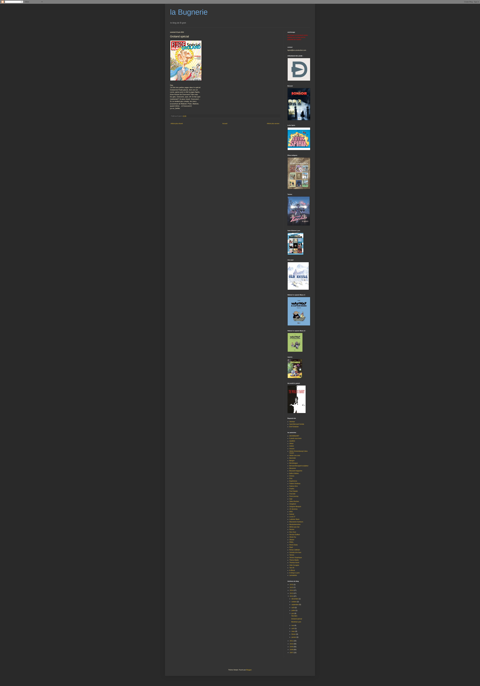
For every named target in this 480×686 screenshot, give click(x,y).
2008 (292, 649)
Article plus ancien (273, 123)
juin (293, 613)
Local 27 (292, 517)
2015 (292, 587)
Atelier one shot (294, 455)
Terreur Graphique (295, 557)
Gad (290, 499)
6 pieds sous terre (295, 438)
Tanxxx (291, 555)
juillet (294, 610)
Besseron (292, 468)
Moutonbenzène (294, 524)
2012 (292, 596)
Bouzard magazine (295, 471)
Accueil (224, 123)
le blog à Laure (294, 573)
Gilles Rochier (294, 501)
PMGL (291, 542)
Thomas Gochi (294, 562)
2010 (292, 644)
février (294, 634)
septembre (295, 604)
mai (293, 625)
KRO (291, 512)
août (293, 607)
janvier (294, 637)
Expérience (293, 481)
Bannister (292, 458)
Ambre (291, 446)
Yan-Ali (291, 568)
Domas (291, 476)
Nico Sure (292, 532)
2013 (292, 593)
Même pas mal (294, 527)
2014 (292, 590)
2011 (292, 641)
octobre (294, 602)
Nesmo (291, 529)
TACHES (294, 616)
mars (293, 631)
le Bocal (292, 570)
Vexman (292, 422)
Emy (290, 478)
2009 (292, 647)
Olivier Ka (292, 537)
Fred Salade (293, 491)
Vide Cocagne (294, 565)
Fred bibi (292, 494)
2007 (292, 652)
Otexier (291, 540)
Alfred (291, 443)
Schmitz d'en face (295, 552)
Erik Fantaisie (294, 427)
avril (293, 628)
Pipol (291, 547)
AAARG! (292, 441)
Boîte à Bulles (294, 473)
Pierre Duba (293, 545)
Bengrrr (291, 461)
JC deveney (293, 509)
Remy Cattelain (294, 550)
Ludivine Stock (294, 519)
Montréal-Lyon (296, 622)
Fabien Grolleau (294, 483)
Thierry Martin (294, 560)
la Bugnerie (189, 12)
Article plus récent (177, 123)
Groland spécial (296, 619)
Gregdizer (292, 504)
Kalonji (291, 514)
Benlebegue (293, 463)
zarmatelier (293, 575)
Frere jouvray (293, 496)
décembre (295, 599)
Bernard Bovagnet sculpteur (298, 466)
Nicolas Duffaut (294, 534)
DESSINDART (294, 436)
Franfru (291, 489)
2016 (292, 584)
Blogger (249, 670)
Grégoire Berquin (295, 506)
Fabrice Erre (293, 486)
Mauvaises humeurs (296, 522)
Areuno (291, 449)
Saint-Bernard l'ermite (296, 424)
